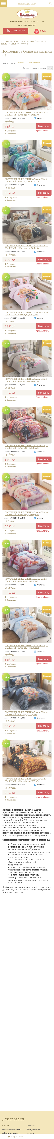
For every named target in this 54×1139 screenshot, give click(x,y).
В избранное (12, 131)
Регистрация (24, 3)
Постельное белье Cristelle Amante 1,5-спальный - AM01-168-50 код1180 (26, 447)
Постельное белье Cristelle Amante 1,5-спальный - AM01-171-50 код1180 (26, 313)
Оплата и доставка (11, 1129)
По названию (35, 63)
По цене (21, 63)
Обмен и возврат (11, 1133)
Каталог (6, 1125)
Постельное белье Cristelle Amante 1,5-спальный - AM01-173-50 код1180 (26, 180)
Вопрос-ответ (34, 1129)
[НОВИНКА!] (27, 91)
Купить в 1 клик (42, 130)
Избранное (16, 1136)
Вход (33, 3)
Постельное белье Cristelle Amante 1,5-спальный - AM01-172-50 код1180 (26, 247)
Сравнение (11, 133)
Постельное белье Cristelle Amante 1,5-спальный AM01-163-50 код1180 (26, 713)
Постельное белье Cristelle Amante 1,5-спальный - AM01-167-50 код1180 (26, 513)
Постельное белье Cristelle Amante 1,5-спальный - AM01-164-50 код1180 (26, 647)
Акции (30, 1133)
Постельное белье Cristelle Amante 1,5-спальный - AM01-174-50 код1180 (26, 113)
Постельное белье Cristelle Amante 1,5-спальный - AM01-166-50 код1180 (26, 780)
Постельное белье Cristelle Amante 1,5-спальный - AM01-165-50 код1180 (26, 580)
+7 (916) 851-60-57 (27, 25)
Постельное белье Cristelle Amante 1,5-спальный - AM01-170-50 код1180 (26, 380)
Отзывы (31, 1125)
